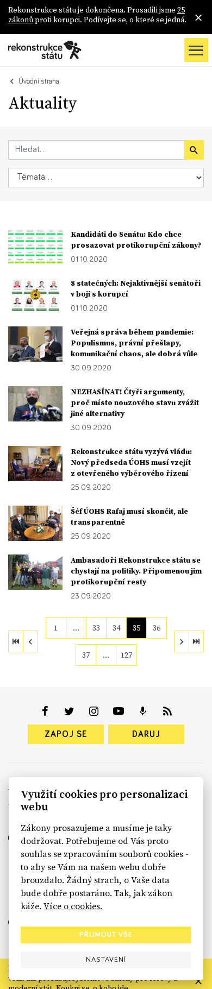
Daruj (146, 734)
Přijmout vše (106, 934)
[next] (181, 641)
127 (126, 655)
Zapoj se (66, 734)
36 (156, 627)
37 (86, 655)
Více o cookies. (72, 906)
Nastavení (106, 959)
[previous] (30, 641)
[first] (16, 641)
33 (96, 627)
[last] (196, 641)
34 (116, 627)
